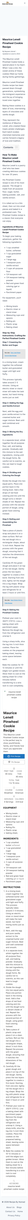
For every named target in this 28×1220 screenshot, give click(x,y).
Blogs (19, 1207)
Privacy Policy (14, 1215)
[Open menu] (24, 3)
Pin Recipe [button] (15, 762)
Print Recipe (15, 756)
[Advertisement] (14, 21)
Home (20, 1211)
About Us (10, 1207)
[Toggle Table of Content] (15, 147)
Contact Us (10, 1211)
